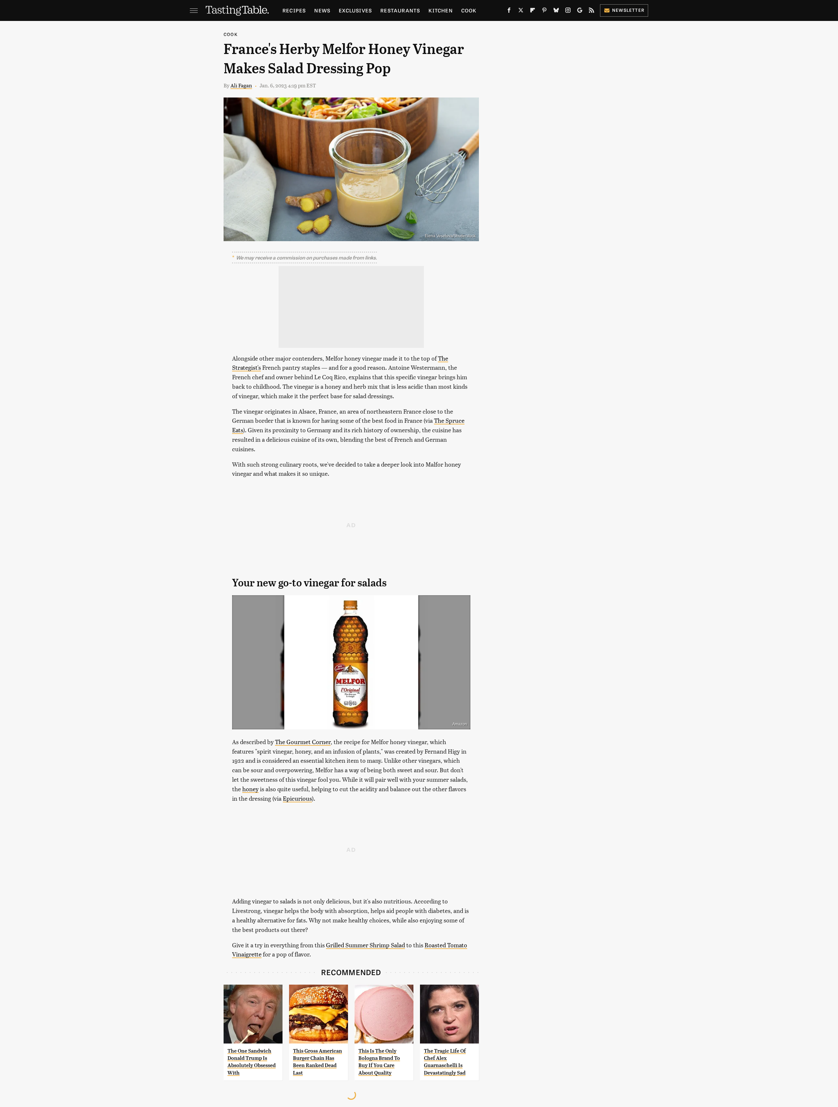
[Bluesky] (556, 11)
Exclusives (355, 10)
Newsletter (628, 10)
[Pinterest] (544, 11)
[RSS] (591, 11)
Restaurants (400, 10)
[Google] (579, 11)
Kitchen (440, 10)
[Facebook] (509, 11)
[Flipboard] (532, 11)
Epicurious (297, 798)
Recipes (294, 10)
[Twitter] (521, 11)
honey (250, 789)
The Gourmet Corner (303, 742)
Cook (469, 10)
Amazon (459, 724)
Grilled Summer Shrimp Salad (365, 945)
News (322, 10)
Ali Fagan (241, 85)
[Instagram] (568, 11)
